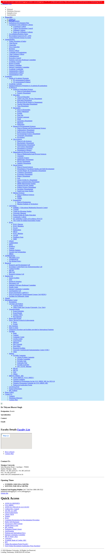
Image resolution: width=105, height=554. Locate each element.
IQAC (11, 222)
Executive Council (15, 58)
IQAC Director (18, 224)
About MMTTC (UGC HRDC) (23, 377)
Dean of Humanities (23, 110)
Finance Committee (15, 65)
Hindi (19, 119)
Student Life (9, 276)
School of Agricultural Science (23, 89)
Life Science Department (25, 147)
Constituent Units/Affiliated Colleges (21, 25)
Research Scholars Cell (16, 274)
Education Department (24, 100)
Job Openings (13, 326)
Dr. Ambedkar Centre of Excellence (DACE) (27, 219)
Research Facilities (19, 348)
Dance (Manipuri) (23, 111)
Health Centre (13, 287)
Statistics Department (24, 163)
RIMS (19, 196)
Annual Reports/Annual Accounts (20, 37)
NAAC (15, 228)
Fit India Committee (23, 359)
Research (8, 263)
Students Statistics (15, 250)
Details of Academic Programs (19, 78)
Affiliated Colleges (19, 30)
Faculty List (23, 429)
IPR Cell (12, 272)
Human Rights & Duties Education (24, 215)
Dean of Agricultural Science (26, 91)
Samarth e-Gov (12, 13)
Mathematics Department (25, 159)
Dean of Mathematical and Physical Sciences (31, 154)
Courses (11, 248)
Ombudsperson (14, 56)
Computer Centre (18, 337)
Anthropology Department (25, 130)
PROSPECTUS (14, 257)
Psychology (21, 137)
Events (15, 324)
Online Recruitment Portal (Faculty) (16, 544)
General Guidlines (19, 379)
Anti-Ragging (9, 531)
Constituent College (19, 26)
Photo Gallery (9, 392)
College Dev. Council (12, 509)
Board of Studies (14, 63)
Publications (17, 230)
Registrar (12, 49)
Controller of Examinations (18, 52)
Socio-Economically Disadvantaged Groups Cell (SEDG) (27, 294)
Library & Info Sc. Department (27, 180)
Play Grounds (17, 344)
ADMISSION (13, 259)
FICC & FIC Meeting (24, 366)
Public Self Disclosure (12, 522)
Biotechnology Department (26, 145)
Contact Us (8, 394)
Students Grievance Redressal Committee (22, 60)
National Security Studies (25, 185)
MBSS (11, 254)
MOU (11, 244)
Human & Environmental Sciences (24, 126)
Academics (8, 76)
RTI (6, 542)
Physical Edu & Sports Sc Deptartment (29, 102)
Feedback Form (18, 237)
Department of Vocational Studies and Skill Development (35, 169)
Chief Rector (13, 43)
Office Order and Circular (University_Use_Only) (29, 307)
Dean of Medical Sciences (25, 195)
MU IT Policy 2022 (11, 536)
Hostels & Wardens (15, 281)
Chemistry (20, 156)
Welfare (11, 353)
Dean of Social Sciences (25, 167)
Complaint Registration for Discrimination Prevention (22, 520)
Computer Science (23, 158)
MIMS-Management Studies (26, 183)
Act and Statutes (14, 21)
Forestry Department (24, 93)
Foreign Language (23, 117)
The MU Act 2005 (11, 511)
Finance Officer (14, 50)
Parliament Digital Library (13, 529)
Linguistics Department (24, 121)
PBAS (15, 232)
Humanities (17, 108)
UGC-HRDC (9, 505)
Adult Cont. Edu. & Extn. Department (29, 98)
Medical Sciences (18, 193)
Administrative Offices (16, 71)
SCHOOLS (13, 87)
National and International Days (15, 533)
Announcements (14, 309)
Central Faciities (14, 268)
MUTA (15, 370)
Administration (10, 39)
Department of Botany (24, 150)
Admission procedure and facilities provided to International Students (31, 329)
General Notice (18, 305)
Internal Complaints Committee (19, 67)
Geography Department (25, 135)
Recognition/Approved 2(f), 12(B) (20, 36)
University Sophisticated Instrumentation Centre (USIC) (31, 350)
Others (15, 374)
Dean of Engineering (24, 202)
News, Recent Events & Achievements (21, 320)
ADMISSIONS (10, 256)
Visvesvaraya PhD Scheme (13, 524)
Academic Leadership (16, 69)
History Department (23, 176)
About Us (12, 19)
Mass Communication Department (28, 182)
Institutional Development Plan (19, 23)
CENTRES (13, 206)
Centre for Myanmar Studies (22, 211)
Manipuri (20, 122)
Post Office (16, 346)
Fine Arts (20, 115)
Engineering (17, 200)
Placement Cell (14, 283)
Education (16, 95)
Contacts (12, 396)
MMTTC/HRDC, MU (16, 376)
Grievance (8, 538)
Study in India (13, 328)
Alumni (7, 298)
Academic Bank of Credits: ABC (15, 540)
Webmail (10, 9)
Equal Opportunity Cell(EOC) (19, 292)
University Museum (19, 213)
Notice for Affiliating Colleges (23, 32)
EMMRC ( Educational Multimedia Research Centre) (30, 207)
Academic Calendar (15, 84)
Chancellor (12, 45)
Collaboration (13, 243)
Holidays (12, 246)
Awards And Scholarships (17, 252)
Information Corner (11, 300)
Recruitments (17, 316)
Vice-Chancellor (14, 47)
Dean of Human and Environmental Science (31, 128)
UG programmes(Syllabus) (22, 82)
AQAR (15, 235)
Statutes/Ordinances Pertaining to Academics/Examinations (28, 86)
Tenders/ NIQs (18, 315)
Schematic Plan (22, 363)
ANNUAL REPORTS (12, 503)
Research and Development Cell (19, 265)
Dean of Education (23, 97)
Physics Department (23, 161)
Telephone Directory (13, 11)
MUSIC (11, 270)
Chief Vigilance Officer (16, 54)
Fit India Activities (23, 365)
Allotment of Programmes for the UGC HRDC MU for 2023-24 (34, 381)
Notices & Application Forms (22, 385)
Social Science (18, 165)
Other (15, 352)
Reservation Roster (15, 318)
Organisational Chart (15, 74)
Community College (19, 217)
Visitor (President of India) (17, 41)
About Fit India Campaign (25, 357)
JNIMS (19, 198)
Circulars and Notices (16, 304)
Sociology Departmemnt (25, 189)
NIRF (15, 239)
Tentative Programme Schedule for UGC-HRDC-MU (30, 383)
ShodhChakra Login (11, 525)
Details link (4, 493)
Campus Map (13, 400)
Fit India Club (21, 361)
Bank (15, 333)
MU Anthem (13, 390)
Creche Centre (17, 339)
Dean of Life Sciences (24, 141)
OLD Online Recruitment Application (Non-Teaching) (22, 546)
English (19, 113)
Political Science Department (26, 187)
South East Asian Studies (25, 191)
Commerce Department (24, 172)
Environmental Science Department (28, 134)
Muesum (16, 342)
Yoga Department (23, 106)
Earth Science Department (25, 132)
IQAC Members (18, 226)
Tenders (7, 516)
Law (18, 178)
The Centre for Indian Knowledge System (26, 220)
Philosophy (21, 124)
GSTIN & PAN (14, 387)
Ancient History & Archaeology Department (31, 171)
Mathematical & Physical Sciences (24, 152)
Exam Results (17, 313)
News (15, 322)
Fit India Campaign (19, 355)
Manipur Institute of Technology (27, 204)
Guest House (17, 341)
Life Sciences (17, 139)
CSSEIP (16, 209)
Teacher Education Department (27, 104)
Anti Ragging (11, 15)
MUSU (15, 368)
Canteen (15, 335)
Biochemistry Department (25, 143)
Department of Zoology (25, 148)
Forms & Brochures (15, 389)
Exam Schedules (18, 311)
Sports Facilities (14, 278)
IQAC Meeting (18, 233)
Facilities (12, 331)
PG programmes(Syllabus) (21, 80)
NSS (10, 280)
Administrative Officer (16, 73)
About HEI (8, 17)
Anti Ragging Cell (15, 291)
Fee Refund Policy (15, 261)
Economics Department (24, 174)
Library (11, 241)
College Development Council (23, 28)
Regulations (13, 302)
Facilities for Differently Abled (19, 296)
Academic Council (15, 62)
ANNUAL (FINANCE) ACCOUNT (17, 507)
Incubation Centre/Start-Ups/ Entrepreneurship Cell (25, 267)
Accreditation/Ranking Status (18, 34)
